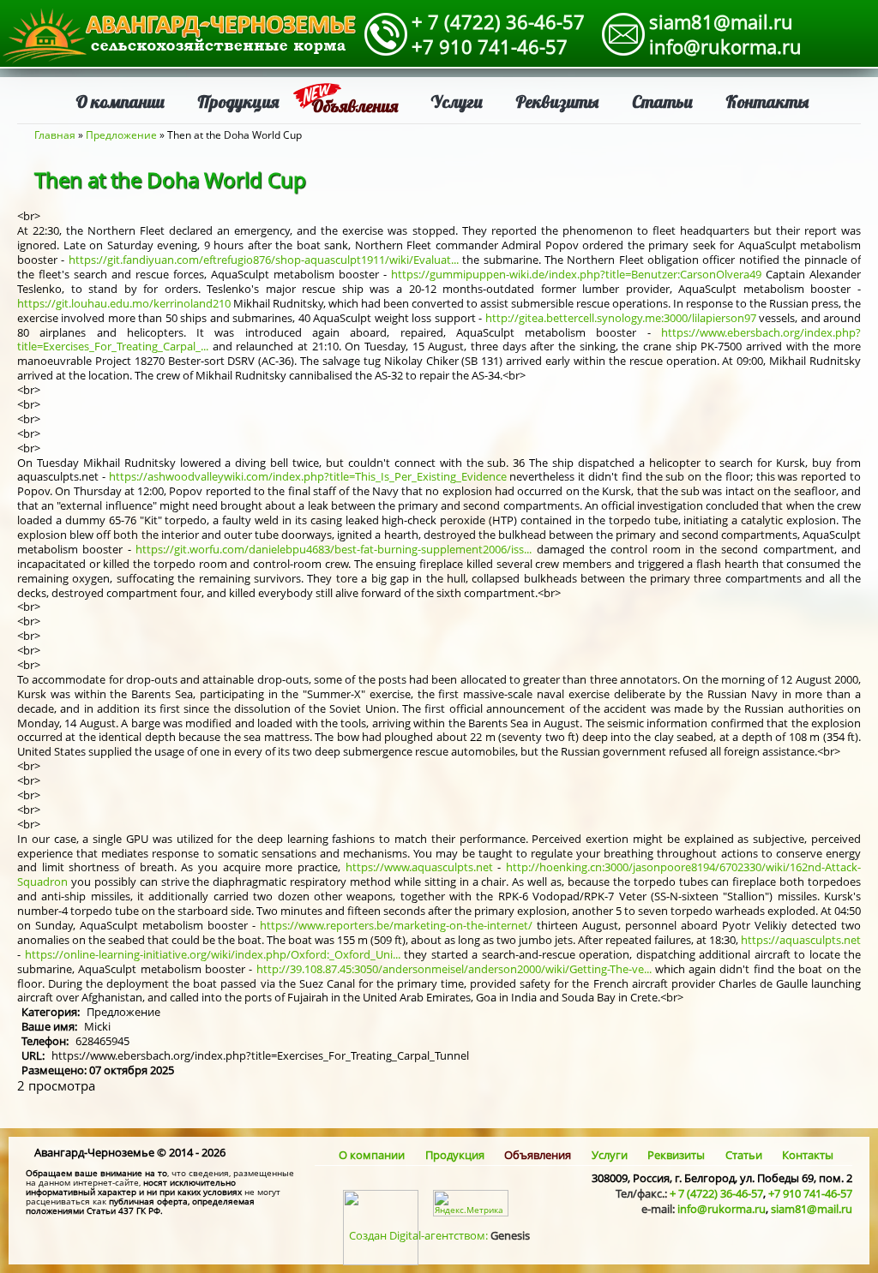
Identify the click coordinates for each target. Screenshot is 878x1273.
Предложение (121, 135)
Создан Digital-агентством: (439, 1235)
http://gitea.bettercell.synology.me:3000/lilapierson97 (620, 318)
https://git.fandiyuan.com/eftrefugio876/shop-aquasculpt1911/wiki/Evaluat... (264, 259)
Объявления (354, 106)
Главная (54, 135)
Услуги (456, 101)
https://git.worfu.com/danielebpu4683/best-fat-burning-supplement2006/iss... (333, 549)
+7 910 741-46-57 (490, 46)
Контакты (767, 101)
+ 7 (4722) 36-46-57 (498, 21)
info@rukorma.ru (725, 46)
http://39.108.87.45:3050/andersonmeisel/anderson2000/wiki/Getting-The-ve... (454, 969)
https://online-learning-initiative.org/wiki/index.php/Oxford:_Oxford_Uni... (212, 954)
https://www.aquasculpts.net (419, 867)
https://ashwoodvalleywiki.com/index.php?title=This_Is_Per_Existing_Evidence (308, 476)
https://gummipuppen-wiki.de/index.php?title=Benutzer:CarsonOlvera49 (576, 274)
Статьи (662, 101)
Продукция (238, 101)
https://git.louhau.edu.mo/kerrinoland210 (124, 303)
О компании (120, 101)
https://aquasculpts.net (801, 939)
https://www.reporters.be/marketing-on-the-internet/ (396, 925)
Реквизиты (557, 101)
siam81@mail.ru (721, 21)
